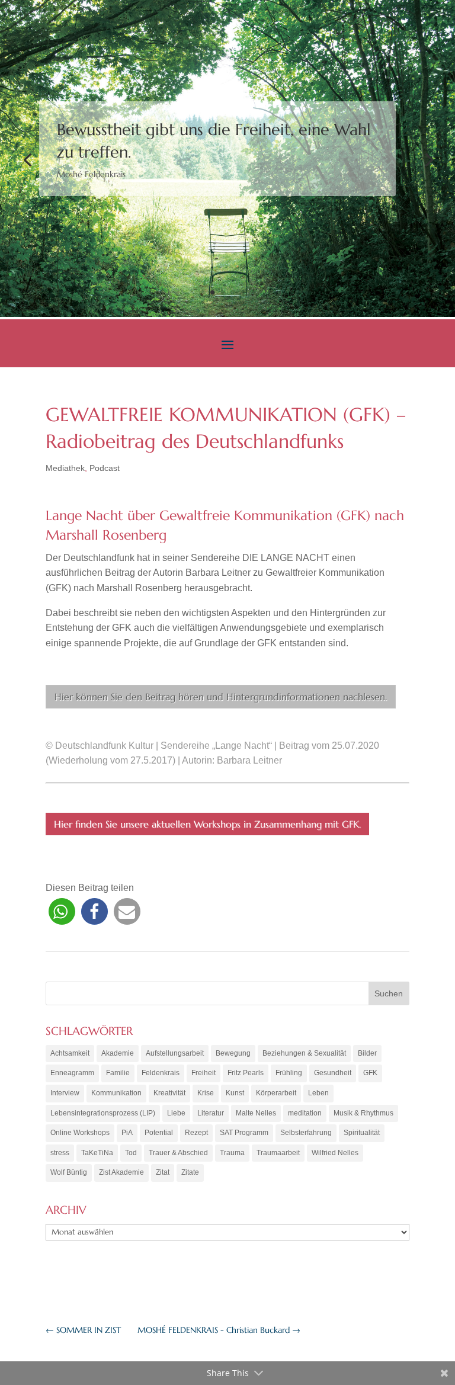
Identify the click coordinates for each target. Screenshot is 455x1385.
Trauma (232, 1153)
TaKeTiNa (97, 1153)
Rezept (196, 1132)
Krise (205, 1093)
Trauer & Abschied (178, 1153)
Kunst (235, 1093)
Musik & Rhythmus (363, 1113)
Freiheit (203, 1073)
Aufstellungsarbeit (175, 1053)
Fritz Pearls (246, 1073)
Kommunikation (116, 1093)
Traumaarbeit (278, 1153)
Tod (131, 1153)
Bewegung (233, 1053)
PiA (127, 1132)
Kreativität (169, 1093)
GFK (370, 1073)
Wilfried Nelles (335, 1153)
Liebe (176, 1113)
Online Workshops (80, 1132)
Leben (318, 1093)
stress (59, 1153)
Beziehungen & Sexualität (304, 1053)
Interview (64, 1093)
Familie (118, 1073)
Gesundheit (332, 1073)
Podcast (104, 468)
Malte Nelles (256, 1113)
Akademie (117, 1053)
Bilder (367, 1053)
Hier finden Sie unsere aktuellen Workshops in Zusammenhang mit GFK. (207, 824)
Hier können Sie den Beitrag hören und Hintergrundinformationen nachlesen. (221, 697)
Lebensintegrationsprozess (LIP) (102, 1113)
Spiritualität (362, 1132)
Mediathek (65, 468)
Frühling (288, 1073)
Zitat (162, 1172)
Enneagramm (72, 1073)
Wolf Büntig (68, 1172)
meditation (305, 1113)
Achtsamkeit (69, 1053)
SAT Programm (244, 1132)
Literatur (210, 1113)
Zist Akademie (121, 1172)
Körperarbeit (276, 1093)
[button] (62, 911)
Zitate (190, 1172)
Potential (159, 1132)
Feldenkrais (161, 1073)
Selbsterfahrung (306, 1132)
